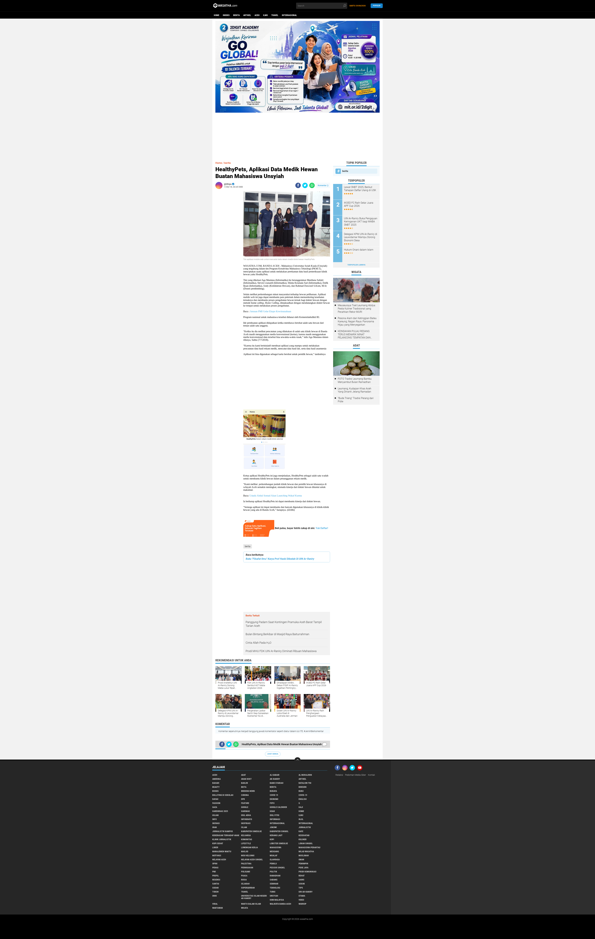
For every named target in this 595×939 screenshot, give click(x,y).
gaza (214, 807)
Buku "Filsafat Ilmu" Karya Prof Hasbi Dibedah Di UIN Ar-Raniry (280, 558)
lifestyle (246, 843)
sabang (273, 879)
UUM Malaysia (277, 900)
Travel (274, 15)
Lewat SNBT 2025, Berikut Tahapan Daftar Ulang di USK (360, 189)
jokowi (273, 827)
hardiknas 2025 (220, 811)
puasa (244, 875)
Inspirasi (246, 823)
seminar (274, 883)
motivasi (216, 855)
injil (301, 819)
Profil (215, 875)
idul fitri (274, 815)
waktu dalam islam (251, 904)
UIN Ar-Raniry (306, 892)
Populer (376, 6)
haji (301, 807)
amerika (216, 779)
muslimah (304, 855)
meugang (274, 851)
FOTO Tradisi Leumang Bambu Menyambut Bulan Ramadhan (355, 380)
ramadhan (275, 875)
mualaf (273, 855)
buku (301, 791)
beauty (216, 787)
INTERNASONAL (306, 823)
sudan (215, 887)
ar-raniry (275, 779)
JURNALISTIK (305, 827)
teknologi (275, 887)
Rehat (302, 875)
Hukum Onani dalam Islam (358, 249)
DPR (243, 799)
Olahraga (275, 859)
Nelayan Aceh (219, 859)
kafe (301, 831)
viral (215, 904)
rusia (244, 879)
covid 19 (274, 795)
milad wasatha (306, 851)
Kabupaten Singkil (279, 831)
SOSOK (302, 883)
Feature (245, 803)
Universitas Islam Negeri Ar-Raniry (254, 897)
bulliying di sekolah (222, 795)
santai (215, 883)
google (244, 807)
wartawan (217, 908)
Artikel (247, 15)
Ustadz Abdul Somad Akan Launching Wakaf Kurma (275, 495)
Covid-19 (303, 795)
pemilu (273, 863)
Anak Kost (246, 779)
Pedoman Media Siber (355, 775)
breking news (248, 791)
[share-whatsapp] (312, 185)
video (301, 900)
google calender (278, 807)
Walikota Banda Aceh (280, 904)
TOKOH (215, 892)
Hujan (215, 815)
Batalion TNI (305, 783)
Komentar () (323, 185)
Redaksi (339, 775)
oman (301, 859)
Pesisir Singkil (277, 867)
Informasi (275, 819)
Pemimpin (303, 863)
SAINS (301, 879)
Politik (273, 871)
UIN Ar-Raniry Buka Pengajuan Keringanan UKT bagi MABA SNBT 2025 (360, 221)
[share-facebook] (298, 185)
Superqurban (248, 887)
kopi (272, 839)
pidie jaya (303, 867)
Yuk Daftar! (322, 528)
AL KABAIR (274, 775)
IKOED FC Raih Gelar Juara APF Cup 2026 (358, 204)
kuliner (302, 839)
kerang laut (276, 835)
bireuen (302, 787)
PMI (214, 871)
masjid (244, 851)
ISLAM (244, 827)
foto (272, 803)
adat (243, 775)
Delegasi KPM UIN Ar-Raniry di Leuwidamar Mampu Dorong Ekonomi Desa (360, 237)
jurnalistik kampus (222, 831)
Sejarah (245, 883)
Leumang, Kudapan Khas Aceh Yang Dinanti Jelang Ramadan (354, 390)
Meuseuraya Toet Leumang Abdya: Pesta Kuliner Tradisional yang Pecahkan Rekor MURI (357, 308)
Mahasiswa (275, 847)
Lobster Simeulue (279, 843)
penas (215, 867)
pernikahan (247, 867)
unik (214, 896)
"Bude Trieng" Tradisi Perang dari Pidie (356, 400)
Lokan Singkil (306, 843)
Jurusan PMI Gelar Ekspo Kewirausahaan (270, 311)
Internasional (289, 15)
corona (245, 795)
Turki (272, 892)
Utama (302, 896)
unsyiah (274, 896)
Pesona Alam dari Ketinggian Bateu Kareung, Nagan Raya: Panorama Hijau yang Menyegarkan (357, 321)
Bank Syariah (276, 783)
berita (236, 15)
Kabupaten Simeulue (251, 831)
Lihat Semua (272, 754)
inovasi (216, 823)
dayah (215, 799)
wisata (244, 908)
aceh (257, 15)
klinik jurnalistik (221, 839)
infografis (246, 819)
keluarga (246, 835)
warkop (302, 904)
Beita (243, 787)
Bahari (215, 783)
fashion (216, 803)
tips (301, 887)
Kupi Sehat (217, 843)
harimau (245, 811)
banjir (244, 783)
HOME (301, 811)
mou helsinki (247, 855)
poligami (245, 871)
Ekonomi (274, 799)
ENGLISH (303, 799)
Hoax (272, 811)
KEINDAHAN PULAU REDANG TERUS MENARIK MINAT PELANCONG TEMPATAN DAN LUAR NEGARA (354, 334)
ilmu (265, 15)
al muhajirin (305, 775)
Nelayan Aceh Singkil (252, 859)
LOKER (215, 847)
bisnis (215, 791)
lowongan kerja (249, 847)
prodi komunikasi (307, 871)
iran (214, 827)
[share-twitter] (305, 185)
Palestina (246, 863)
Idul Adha (246, 815)
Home (216, 15)
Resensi (216, 879)
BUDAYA (273, 791)
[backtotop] (297, 760)
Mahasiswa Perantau (309, 847)
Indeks (226, 15)
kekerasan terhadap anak (225, 835)
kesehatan (304, 835)
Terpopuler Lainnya (356, 265)
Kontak (371, 775)
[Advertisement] (297, 134)
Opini (214, 863)
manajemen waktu (221, 851)
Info (214, 819)
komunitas (246, 839)
